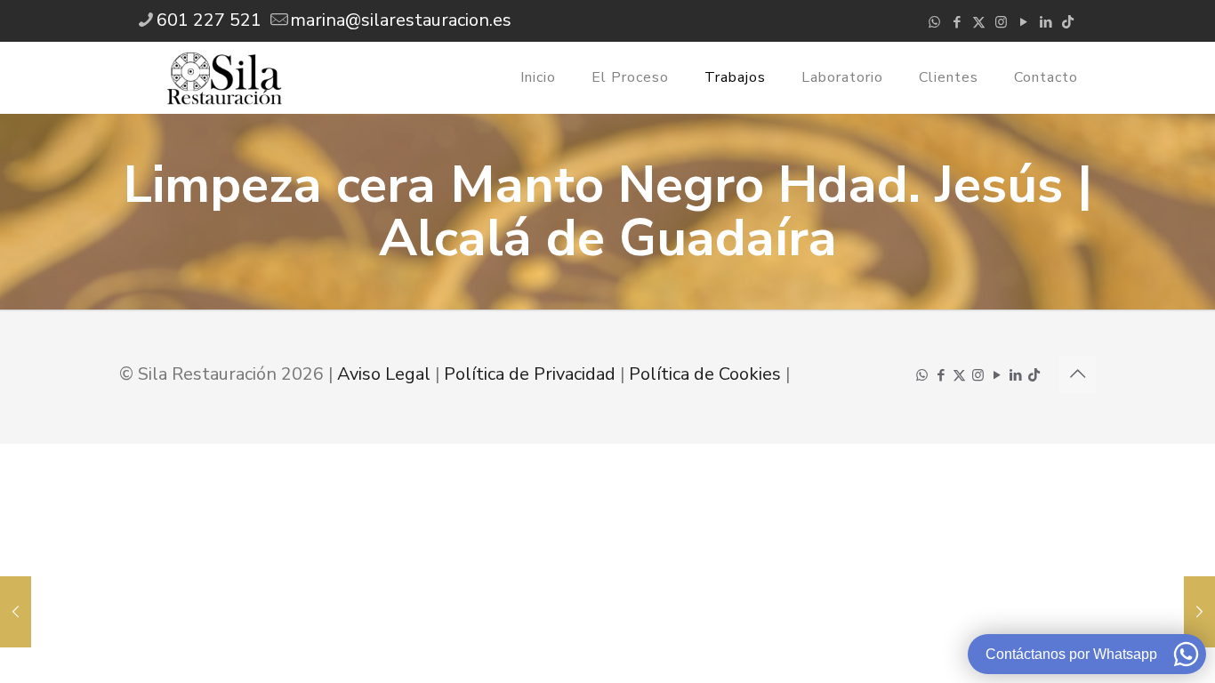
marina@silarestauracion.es (400, 20)
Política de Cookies (705, 374)
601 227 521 (209, 20)
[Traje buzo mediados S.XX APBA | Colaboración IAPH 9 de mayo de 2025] (1199, 611)
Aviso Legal (383, 374)
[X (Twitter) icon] (979, 22)
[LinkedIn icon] (1045, 22)
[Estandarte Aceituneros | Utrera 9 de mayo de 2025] (15, 611)
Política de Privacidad (530, 374)
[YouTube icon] (1023, 22)
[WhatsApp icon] (934, 22)
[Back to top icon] (1077, 374)
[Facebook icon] (956, 22)
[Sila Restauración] (224, 77)
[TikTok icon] (1067, 22)
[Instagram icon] (1001, 22)
